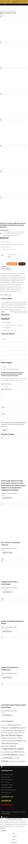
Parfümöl (8, 758)
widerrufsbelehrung (6, 792)
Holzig (23, 740)
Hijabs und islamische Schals (8, 13)
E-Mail (3, 414)
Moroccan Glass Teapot (7, 752)
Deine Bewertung (6, 384)
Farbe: (2, 255)
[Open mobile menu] (1, 1)
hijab (19, 740)
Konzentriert (5, 746)
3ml (2, 725)
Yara (25, 761)
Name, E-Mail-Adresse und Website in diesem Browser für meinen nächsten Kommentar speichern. (13, 424)
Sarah (14, 758)
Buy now (22, 263)
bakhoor (16, 728)
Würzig (21, 761)
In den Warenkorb (12, 263)
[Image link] (14, 767)
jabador (17, 743)
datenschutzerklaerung (7, 779)
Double (22, 733)
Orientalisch (11, 754)
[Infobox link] (2, 4)
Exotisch (9, 738)
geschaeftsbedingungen (7, 774)
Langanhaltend (8, 749)
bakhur (8, 731)
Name (3, 407)
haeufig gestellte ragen (7, 784)
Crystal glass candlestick (12, 733)
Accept (3, 830)
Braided (3, 733)
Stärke (18, 758)
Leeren (9, 257)
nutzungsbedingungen (6, 787)
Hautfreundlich (12, 740)
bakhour (3, 730)
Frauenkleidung (11, 11)
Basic (13, 730)
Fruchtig (19, 738)
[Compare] (3, 718)
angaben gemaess (5, 777)
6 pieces (5, 725)
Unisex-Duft (12, 761)
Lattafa (19, 749)
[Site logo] (14, 1)
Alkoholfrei (12, 725)
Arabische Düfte (7, 728)
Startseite (2, 11)
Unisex (4, 761)
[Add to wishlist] (3, 702)
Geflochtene (4, 740)
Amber (19, 725)
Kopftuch (12, 746)
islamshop (10, 743)
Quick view (7, 718)
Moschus (18, 752)
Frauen (14, 738)
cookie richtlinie (5, 782)
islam (3, 743)
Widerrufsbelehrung (5, 294)
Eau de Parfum (8, 735)
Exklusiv (3, 738)
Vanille (17, 761)
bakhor (23, 728)
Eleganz (19, 735)
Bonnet (23, 730)
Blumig (17, 731)
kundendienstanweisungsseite (8, 789)
